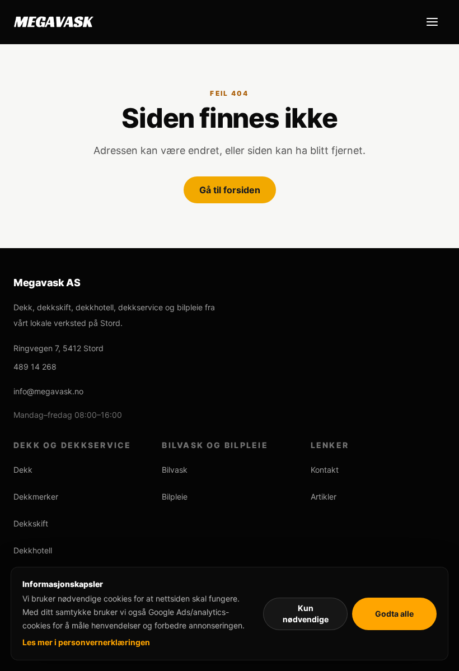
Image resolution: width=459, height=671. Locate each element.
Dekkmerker (35, 496)
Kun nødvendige (306, 613)
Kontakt (325, 469)
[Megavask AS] (53, 22)
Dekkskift (30, 523)
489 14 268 (35, 366)
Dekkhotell (32, 550)
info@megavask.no (48, 391)
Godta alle (394, 613)
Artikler (323, 496)
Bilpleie (175, 496)
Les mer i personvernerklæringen (86, 642)
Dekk (22, 469)
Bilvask (175, 469)
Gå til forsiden (229, 189)
